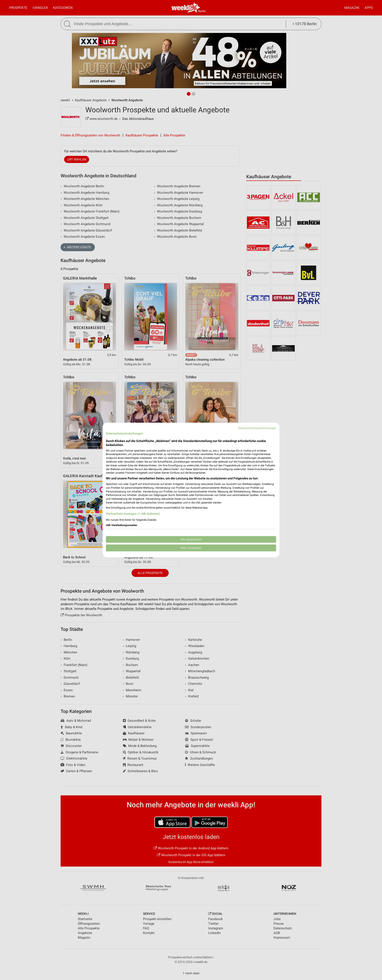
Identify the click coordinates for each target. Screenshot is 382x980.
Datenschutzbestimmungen (257, 428)
